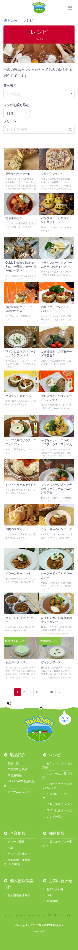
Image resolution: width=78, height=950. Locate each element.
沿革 (10, 847)
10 (51, 692)
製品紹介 (17, 755)
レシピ (54, 755)
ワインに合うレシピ (59, 810)
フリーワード (13, 121)
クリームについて (19, 791)
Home (12, 20)
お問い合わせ (60, 881)
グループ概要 (16, 841)
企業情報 (17, 833)
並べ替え (9, 85)
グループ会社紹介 (19, 854)
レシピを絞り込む (16, 105)
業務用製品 (15, 775)
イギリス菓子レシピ (59, 804)
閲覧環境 (52, 901)
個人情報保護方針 (19, 895)
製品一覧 (13, 763)
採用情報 (56, 833)
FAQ (49, 895)
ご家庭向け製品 (17, 769)
